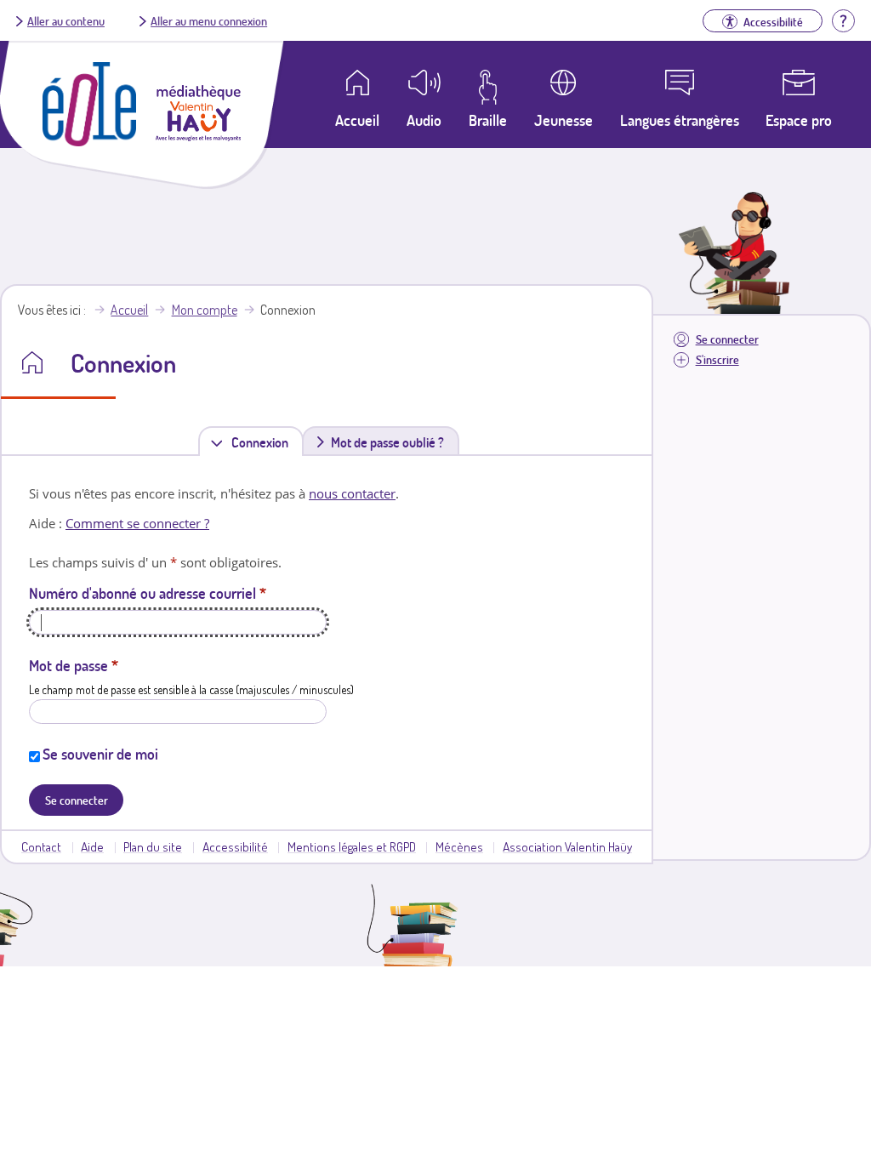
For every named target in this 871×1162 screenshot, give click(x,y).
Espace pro (799, 120)
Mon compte (204, 309)
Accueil (129, 309)
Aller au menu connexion (209, 20)
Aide (92, 846)
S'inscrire (717, 359)
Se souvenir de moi (100, 753)
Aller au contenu (66, 20)
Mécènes (459, 846)
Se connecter (727, 339)
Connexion (263, 445)
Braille (488, 120)
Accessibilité (235, 846)
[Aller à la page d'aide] (843, 18)
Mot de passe (73, 665)
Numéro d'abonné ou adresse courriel (147, 593)
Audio (424, 120)
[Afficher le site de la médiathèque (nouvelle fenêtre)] (198, 136)
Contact (41, 846)
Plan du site (152, 846)
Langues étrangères (679, 120)
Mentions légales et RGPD (351, 846)
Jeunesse (563, 120)
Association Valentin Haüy (567, 846)
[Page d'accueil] (89, 141)
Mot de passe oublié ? (387, 442)
